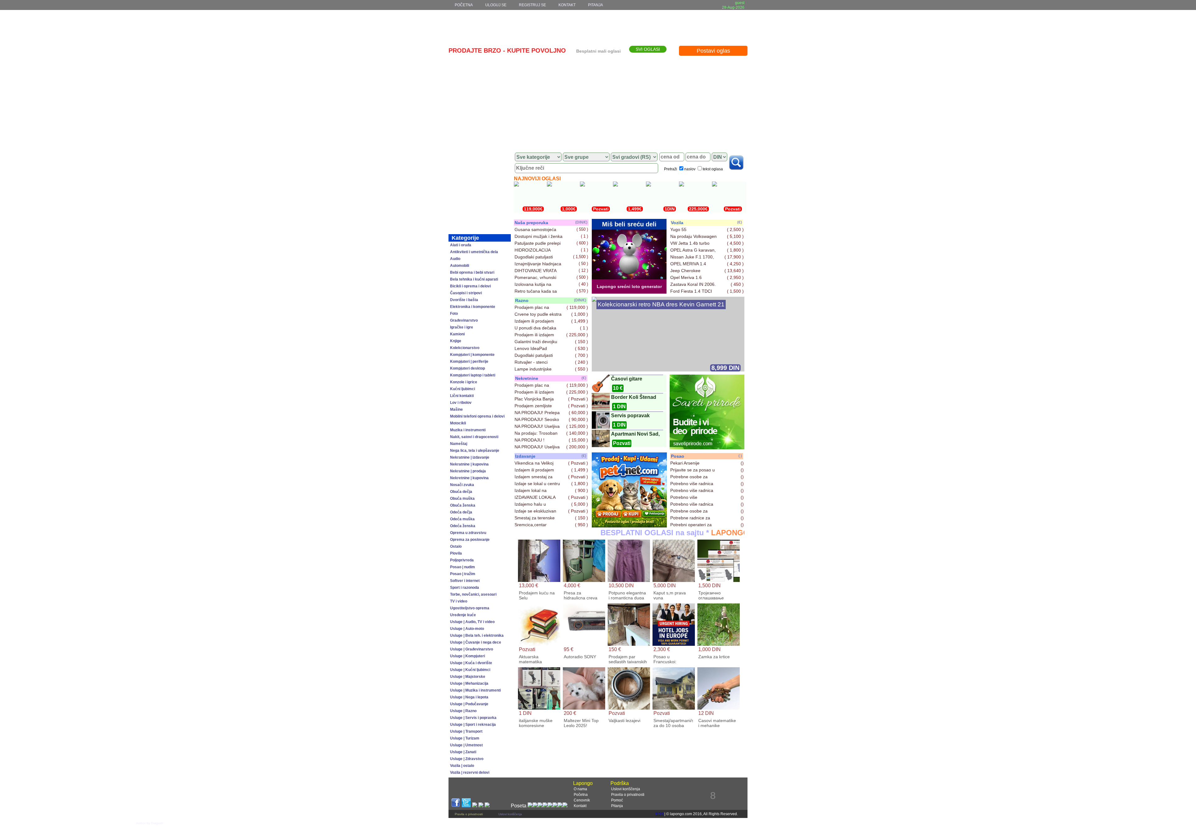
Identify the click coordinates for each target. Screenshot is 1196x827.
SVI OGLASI (648, 49)
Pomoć (617, 800)
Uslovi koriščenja (625, 789)
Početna (581, 794)
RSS (659, 814)
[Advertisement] (598, 101)
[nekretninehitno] (629, 525)
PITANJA (595, 5)
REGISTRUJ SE (532, 5)
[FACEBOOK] (455, 805)
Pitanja (617, 806)
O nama (580, 789)
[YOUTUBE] (480, 805)
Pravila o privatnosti (627, 794)
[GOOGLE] (474, 805)
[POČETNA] (479, 157)
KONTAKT (567, 5)
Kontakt (580, 806)
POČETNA (464, 5)
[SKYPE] (487, 805)
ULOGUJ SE (495, 5)
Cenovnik (582, 800)
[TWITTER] (466, 805)
